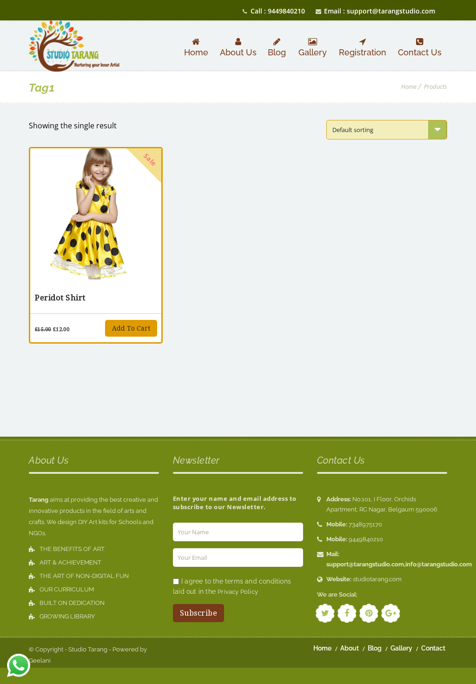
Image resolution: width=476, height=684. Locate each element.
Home (408, 86)
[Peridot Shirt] (95, 213)
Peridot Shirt (60, 297)
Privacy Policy (238, 591)
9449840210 (366, 539)
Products (435, 86)
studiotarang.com (377, 579)
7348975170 (365, 524)
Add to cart (131, 328)
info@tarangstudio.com (438, 564)
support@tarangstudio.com (365, 564)
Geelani (40, 660)
